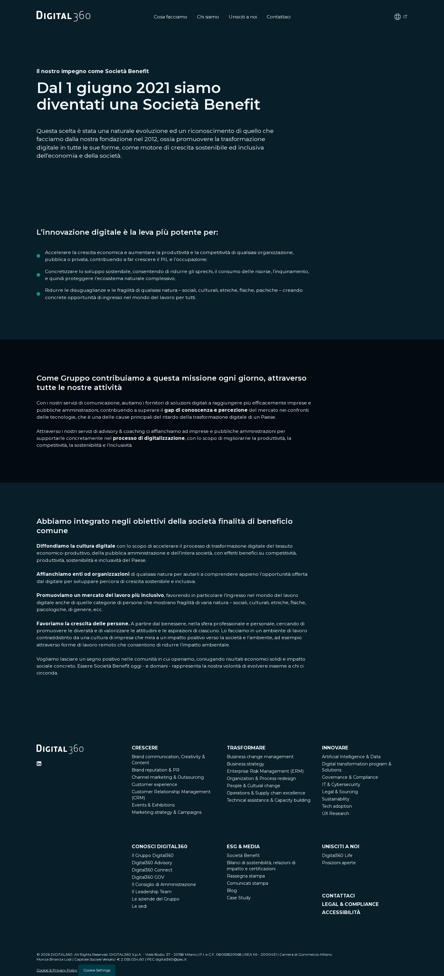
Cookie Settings (96, 970)
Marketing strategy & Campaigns (166, 812)
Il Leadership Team (152, 891)
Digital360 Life (337, 855)
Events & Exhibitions (153, 805)
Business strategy (245, 764)
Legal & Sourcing (340, 791)
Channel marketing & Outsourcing (168, 777)
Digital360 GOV (148, 877)
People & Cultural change (253, 785)
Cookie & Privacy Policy (57, 970)
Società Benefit (243, 855)
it (405, 17)
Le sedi (139, 906)
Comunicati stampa (247, 883)
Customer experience (154, 784)
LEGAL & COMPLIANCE (350, 904)
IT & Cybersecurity (341, 784)
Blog (232, 890)
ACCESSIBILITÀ (341, 912)
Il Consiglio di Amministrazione (164, 884)
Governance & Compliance (350, 777)
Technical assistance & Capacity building (268, 800)
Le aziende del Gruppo (155, 899)
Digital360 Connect (152, 870)
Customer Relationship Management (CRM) (171, 794)
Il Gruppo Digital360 (153, 855)
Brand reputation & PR (155, 770)
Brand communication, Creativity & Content (168, 759)
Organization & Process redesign (261, 778)
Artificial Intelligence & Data (351, 756)
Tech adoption (337, 806)
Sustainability (335, 799)
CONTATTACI (338, 896)
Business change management (260, 756)
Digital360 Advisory (152, 862)
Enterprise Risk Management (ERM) (265, 771)
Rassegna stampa (246, 876)
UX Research (335, 813)
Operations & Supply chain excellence (266, 793)
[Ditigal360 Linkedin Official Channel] (39, 763)
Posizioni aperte (339, 862)
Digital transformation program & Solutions (356, 767)
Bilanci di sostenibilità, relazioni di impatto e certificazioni (261, 865)
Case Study (239, 897)
